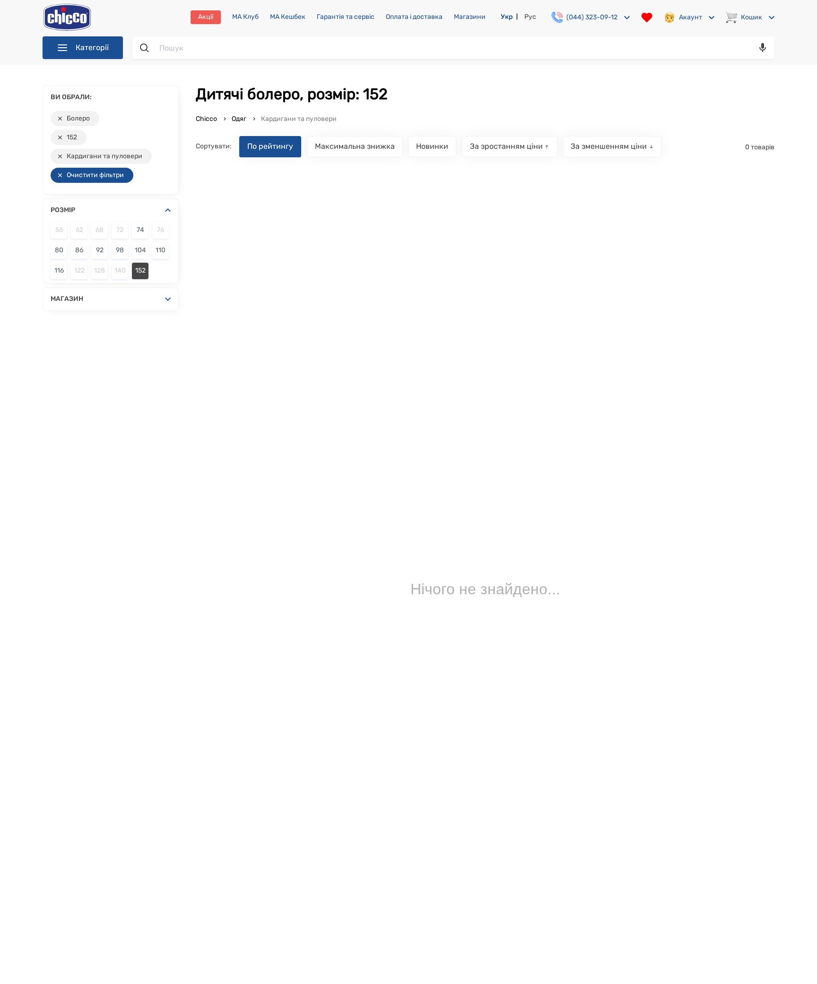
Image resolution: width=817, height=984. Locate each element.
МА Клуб (245, 17)
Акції (205, 17)
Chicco (207, 119)
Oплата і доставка (414, 17)
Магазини (470, 17)
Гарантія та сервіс (345, 17)
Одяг (239, 119)
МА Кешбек (287, 17)
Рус (530, 17)
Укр (507, 17)
